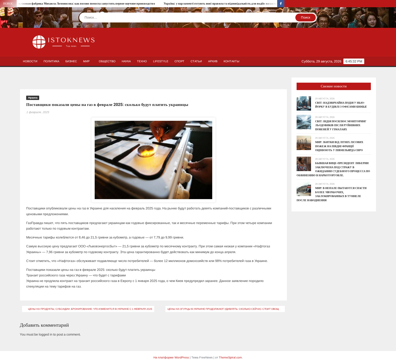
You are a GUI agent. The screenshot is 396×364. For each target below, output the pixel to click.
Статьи (196, 61)
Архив (212, 61)
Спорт (179, 61)
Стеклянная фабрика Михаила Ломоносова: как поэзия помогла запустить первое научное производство (70, 3)
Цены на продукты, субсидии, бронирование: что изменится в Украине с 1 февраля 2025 (90, 309)
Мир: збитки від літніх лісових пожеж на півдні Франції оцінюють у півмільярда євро (339, 146)
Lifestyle (160, 61)
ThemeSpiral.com (230, 357)
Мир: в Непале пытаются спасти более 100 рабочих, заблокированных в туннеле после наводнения (332, 194)
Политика (51, 61)
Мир (86, 61)
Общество (107, 61)
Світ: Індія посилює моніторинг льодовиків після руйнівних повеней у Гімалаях (340, 125)
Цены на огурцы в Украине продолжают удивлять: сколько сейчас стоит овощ (223, 309)
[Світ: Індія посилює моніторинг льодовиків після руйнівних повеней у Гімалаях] (304, 121)
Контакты (231, 61)
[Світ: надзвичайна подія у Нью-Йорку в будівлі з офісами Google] (304, 103)
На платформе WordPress (171, 357)
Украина (33, 97)
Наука (126, 61)
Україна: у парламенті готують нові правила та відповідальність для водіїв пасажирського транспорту (219, 3)
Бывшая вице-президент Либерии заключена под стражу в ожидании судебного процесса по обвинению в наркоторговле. (333, 169)
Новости (30, 61)
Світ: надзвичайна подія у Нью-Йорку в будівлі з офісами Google (341, 105)
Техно (142, 61)
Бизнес (71, 61)
